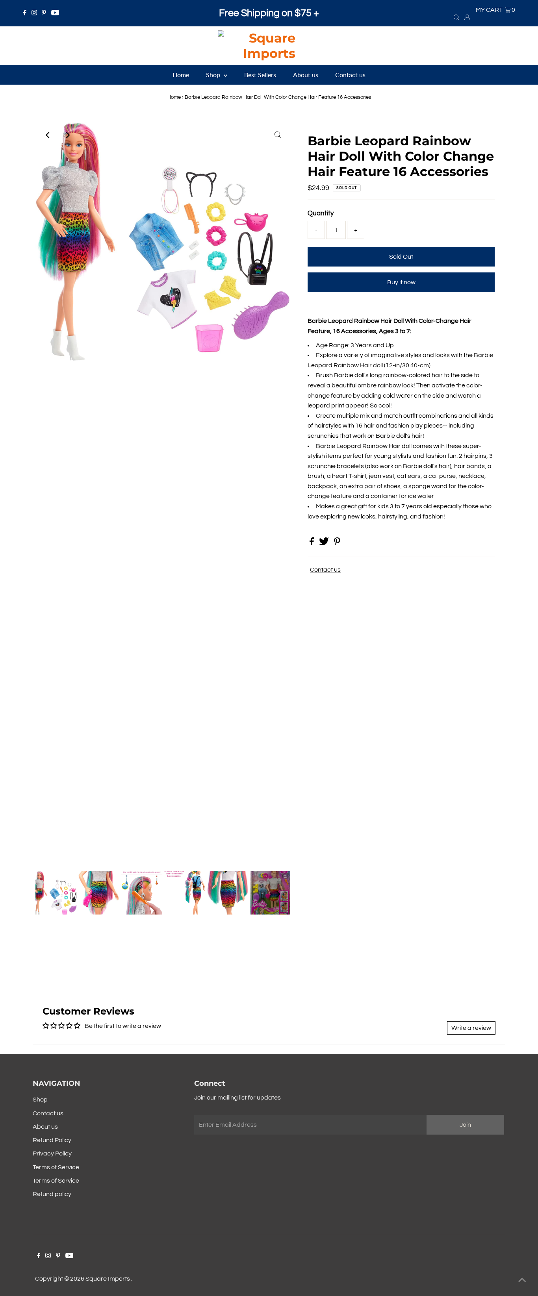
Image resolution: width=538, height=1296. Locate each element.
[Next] (67, 135)
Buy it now (401, 282)
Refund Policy (52, 1140)
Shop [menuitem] (214, 74)
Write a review (471, 1028)
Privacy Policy (52, 1153)
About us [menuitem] (305, 74)
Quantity (321, 213)
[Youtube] (55, 13)
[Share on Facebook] (312, 543)
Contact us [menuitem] (350, 74)
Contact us (325, 570)
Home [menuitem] (181, 74)
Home (174, 97)
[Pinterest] (44, 13)
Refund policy (52, 1194)
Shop (40, 1099)
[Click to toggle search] (456, 16)
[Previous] (48, 135)
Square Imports (108, 1279)
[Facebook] (24, 13)
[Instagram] (34, 13)
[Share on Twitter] (324, 543)
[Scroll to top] (522, 1280)
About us (45, 1127)
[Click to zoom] (277, 135)
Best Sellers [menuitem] (260, 74)
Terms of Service (56, 1167)
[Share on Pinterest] (337, 543)
